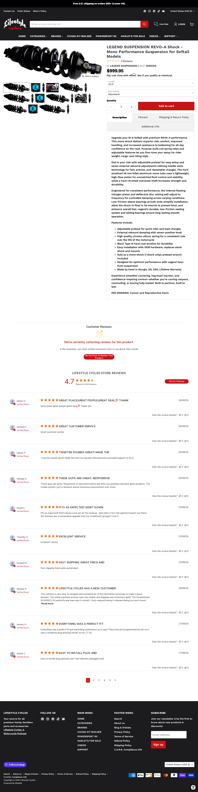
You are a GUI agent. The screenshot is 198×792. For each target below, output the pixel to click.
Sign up (158, 744)
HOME (22, 36)
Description (119, 117)
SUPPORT (170, 36)
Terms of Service (123, 736)
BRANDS (56, 36)
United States (181, 11)
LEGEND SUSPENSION (123, 65)
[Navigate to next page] (115, 680)
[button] (16, 88)
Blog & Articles (122, 727)
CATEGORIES (38, 36)
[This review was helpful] (180, 415)
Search (118, 718)
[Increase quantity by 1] (132, 106)
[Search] (144, 24)
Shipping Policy (122, 745)
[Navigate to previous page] (83, 680)
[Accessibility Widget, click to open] (193, 787)
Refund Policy (122, 740)
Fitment (143, 117)
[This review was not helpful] (185, 415)
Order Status (23, 11)
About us (119, 723)
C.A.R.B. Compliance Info (128, 749)
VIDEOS (154, 36)
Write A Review (177, 381)
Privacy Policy (122, 732)
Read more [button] (47, 603)
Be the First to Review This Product (99, 357)
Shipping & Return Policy (174, 117)
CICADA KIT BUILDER (79, 36)
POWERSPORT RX (106, 36)
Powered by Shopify (13, 783)
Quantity (111, 100)
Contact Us (9, 11)
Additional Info (150, 126)
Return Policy (39, 11)
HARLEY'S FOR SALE (133, 36)
